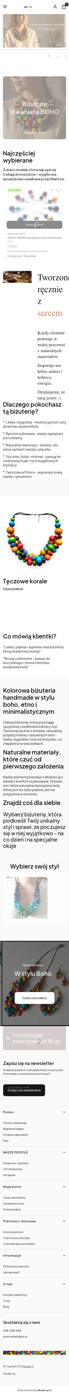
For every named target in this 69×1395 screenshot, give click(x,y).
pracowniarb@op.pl (15, 1336)
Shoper (27, 1366)
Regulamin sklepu (13, 1128)
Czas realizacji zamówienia (19, 1243)
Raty (6, 1140)
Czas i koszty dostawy (16, 1237)
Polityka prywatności (16, 1266)
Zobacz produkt (34, 224)
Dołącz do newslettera (24, 1090)
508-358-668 (12, 1330)
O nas (6, 1300)
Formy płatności (13, 1232)
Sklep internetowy (33, 1390)
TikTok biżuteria (12, 1169)
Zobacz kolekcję (13, 588)
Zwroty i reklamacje (15, 1122)
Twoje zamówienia (14, 1197)
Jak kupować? (11, 1272)
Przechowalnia (12, 1209)
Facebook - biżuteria (15, 1163)
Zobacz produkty (34, 998)
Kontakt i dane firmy (15, 1294)
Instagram (9, 1175)
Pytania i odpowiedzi (15, 1134)
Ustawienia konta (13, 1203)
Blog (6, 1306)
